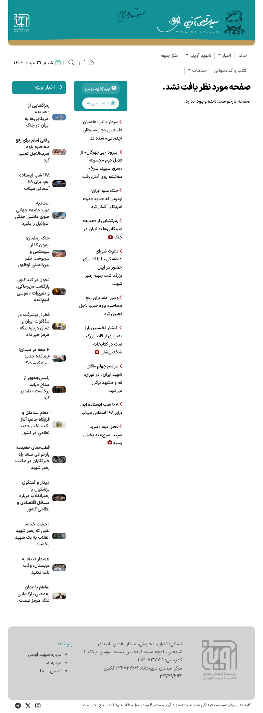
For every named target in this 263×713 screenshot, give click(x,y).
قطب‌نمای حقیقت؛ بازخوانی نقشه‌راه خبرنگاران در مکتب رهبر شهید (32, 457)
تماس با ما (51, 671)
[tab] (101, 88)
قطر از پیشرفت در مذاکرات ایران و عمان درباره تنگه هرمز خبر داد (34, 325)
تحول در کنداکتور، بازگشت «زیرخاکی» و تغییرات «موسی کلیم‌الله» (32, 290)
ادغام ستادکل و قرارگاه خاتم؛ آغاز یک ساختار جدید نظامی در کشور (35, 423)
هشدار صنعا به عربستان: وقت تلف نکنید (36, 566)
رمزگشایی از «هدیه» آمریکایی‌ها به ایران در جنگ (37, 115)
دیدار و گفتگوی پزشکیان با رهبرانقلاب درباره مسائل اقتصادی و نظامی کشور (33, 496)
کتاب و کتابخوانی (230, 70)
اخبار (226, 55)
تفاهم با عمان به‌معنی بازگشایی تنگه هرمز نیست (33, 594)
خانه (242, 55)
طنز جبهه (169, 55)
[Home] (203, 22)
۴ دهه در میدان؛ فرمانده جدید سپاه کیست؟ (34, 357)
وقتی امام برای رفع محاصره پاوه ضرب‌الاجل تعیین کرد (32, 150)
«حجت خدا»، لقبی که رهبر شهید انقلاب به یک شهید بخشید (32, 534)
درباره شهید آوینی (45, 654)
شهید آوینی (200, 55)
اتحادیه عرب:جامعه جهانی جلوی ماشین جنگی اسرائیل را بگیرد (32, 213)
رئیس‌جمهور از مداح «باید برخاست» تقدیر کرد (35, 388)
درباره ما (54, 662)
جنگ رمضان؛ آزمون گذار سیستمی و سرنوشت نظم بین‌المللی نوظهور (34, 252)
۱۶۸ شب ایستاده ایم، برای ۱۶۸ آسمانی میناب (34, 182)
